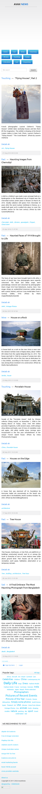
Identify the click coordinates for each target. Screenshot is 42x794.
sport (30, 711)
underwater (20, 714)
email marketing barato (9, 762)
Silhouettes (6, 702)
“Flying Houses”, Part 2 (26, 78)
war (26, 714)
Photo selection (30, 689)
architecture (5, 508)
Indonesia (10, 689)
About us (4, 777)
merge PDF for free (8, 753)
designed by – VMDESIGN (10, 784)
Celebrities (8, 679)
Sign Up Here (10, 665)
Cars (34, 677)
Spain (4, 705)
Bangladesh (11, 651)
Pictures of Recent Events (21, 695)
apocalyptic (24, 222)
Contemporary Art (33, 679)
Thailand (10, 705)
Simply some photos (21, 702)
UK (15, 705)
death (3, 651)
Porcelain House (23, 387)
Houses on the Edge (19, 458)
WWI (3, 306)
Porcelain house (12, 447)
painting (21, 711)
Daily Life (10, 683)
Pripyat (32, 222)
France (16, 687)
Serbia (3, 375)
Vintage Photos (11, 306)
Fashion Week (8, 687)
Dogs (20, 683)
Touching (5, 78)
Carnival (29, 677)
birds (30, 708)
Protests (29, 699)
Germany (23, 687)
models (7, 711)
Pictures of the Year (15, 699)
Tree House (15, 519)
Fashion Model (34, 683)
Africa (9, 677)
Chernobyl (5, 222)
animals (23, 708)
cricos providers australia (10, 771)
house (9, 375)
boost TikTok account (8, 767)
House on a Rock (19, 317)
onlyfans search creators (9, 745)
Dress (25, 683)
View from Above (34, 705)
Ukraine (17, 222)
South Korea (36, 702)
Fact (3, 159)
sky (26, 711)
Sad (3, 584)
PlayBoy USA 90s (7, 740)
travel (36, 711)
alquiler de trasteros (8, 731)
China (3, 447)
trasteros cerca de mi (8, 758)
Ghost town (5, 224)
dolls (11, 222)
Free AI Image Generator (10, 736)
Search (33, 70)
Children (17, 679)
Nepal (22, 689)
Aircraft (14, 677)
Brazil (23, 677)
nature (14, 711)
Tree (3, 573)
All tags (36, 672)
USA (19, 705)
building (8, 573)
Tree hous (25, 573)
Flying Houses (10, 148)
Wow (3, 317)
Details (4, 144)
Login (21, 665)
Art (2, 148)
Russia (35, 699)
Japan (17, 689)
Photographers (21, 692)
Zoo (17, 708)
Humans (30, 687)
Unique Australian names (10, 749)
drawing (35, 708)
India (36, 687)
